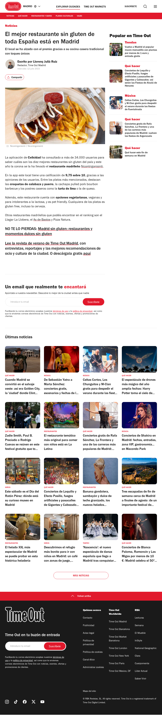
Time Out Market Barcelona (118, 639)
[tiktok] (16, 702)
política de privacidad (82, 311)
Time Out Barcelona (119, 629)
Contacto (87, 618)
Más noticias (81, 576)
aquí (87, 254)
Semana (139, 625)
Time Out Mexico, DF (120, 671)
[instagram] (7, 702)
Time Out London (118, 648)
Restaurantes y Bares (41, 16)
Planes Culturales (64, 16)
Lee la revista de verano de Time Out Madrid (41, 244)
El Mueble (140, 633)
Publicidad (88, 625)
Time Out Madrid (118, 622)
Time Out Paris (116, 663)
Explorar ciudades (68, 7)
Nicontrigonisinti (92, 167)
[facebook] (25, 702)
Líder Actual (141, 671)
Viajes (79, 16)
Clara (137, 656)
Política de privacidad (88, 643)
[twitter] (33, 702)
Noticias (10, 16)
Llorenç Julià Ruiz (45, 62)
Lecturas (139, 618)
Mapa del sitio (89, 691)
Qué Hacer (23, 16)
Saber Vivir (140, 679)
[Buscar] (145, 6)
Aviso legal (88, 633)
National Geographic (145, 648)
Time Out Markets (95, 7)
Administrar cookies (93, 667)
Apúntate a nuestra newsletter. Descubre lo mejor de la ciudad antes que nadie (47, 293)
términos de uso (60, 311)
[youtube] (42, 702)
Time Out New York (119, 656)
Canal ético (89, 660)
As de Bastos (41, 220)
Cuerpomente (142, 663)
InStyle (138, 641)
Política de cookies (93, 652)
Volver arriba (84, 596)
